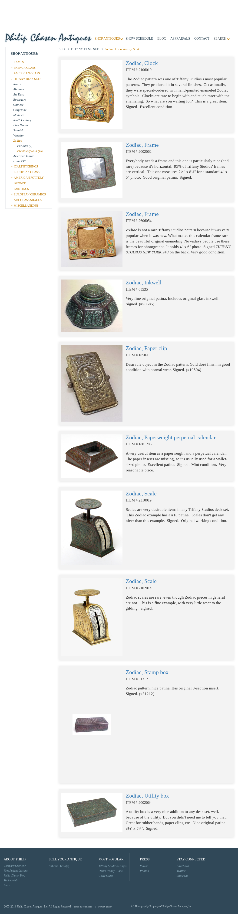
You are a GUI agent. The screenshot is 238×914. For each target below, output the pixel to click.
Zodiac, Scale (141, 494)
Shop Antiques (107, 38)
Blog (161, 38)
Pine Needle (21, 125)
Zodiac (17, 140)
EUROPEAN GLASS (27, 172)
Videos (144, 866)
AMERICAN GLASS (27, 73)
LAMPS (19, 62)
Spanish (18, 130)
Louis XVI (19, 161)
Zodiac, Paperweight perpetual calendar (171, 437)
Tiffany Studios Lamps (112, 866)
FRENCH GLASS (25, 67)
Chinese (18, 104)
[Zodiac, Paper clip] (91, 383)
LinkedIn (182, 875)
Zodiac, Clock (142, 63)
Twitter (181, 871)
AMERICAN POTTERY (29, 177)
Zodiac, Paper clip (146, 348)
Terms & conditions (83, 906)
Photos (144, 871)
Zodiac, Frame (142, 145)
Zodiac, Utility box (147, 796)
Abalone (18, 89)
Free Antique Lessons (16, 870)
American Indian (23, 156)
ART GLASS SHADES (28, 200)
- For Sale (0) (24, 145)
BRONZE (20, 183)
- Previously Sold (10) (29, 151)
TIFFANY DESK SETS (27, 79)
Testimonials (11, 880)
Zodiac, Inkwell (144, 283)
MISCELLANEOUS (26, 205)
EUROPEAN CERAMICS (30, 194)
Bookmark (19, 99)
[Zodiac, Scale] (91, 527)
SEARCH (220, 38)
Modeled (18, 115)
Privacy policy (105, 906)
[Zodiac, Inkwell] (91, 305)
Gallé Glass (106, 875)
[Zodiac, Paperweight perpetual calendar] (91, 455)
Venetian (18, 135)
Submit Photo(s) (59, 866)
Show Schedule (139, 38)
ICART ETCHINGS (26, 166)
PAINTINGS (21, 189)
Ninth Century (22, 120)
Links (7, 885)
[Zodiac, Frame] (91, 169)
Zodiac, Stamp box (147, 672)
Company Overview (15, 865)
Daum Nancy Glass (110, 871)
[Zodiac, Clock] (91, 94)
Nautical (18, 84)
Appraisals (180, 38)
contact (201, 38)
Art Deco (18, 94)
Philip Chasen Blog (14, 875)
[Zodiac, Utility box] (91, 812)
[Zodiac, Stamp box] (91, 724)
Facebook (183, 866)
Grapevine (19, 110)
